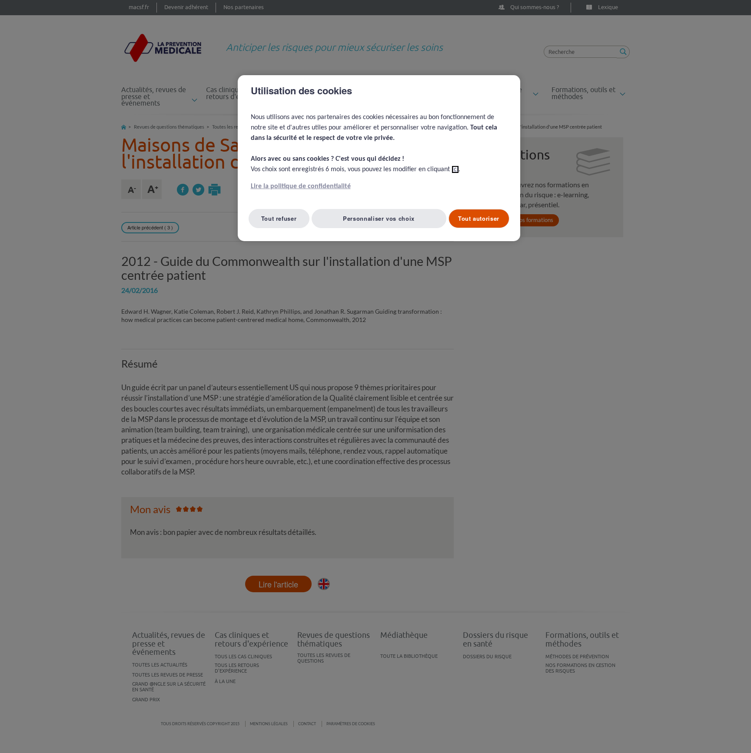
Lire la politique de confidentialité (301, 186)
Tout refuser (279, 218)
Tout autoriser (478, 218)
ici (455, 169)
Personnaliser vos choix (379, 218)
